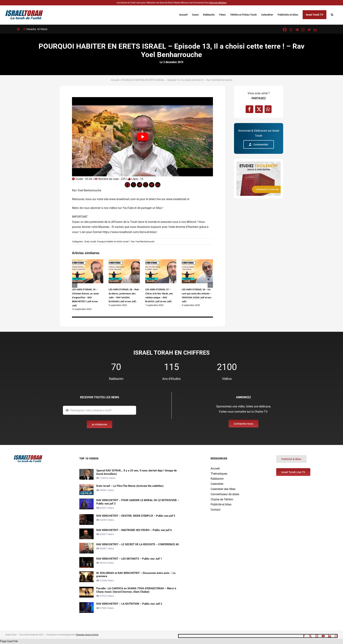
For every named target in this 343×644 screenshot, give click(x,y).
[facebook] (303, 636)
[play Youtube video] (142, 136)
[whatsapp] (336, 636)
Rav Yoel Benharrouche (143, 241)
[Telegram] (297, 29)
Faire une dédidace (218, 2)
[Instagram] (303, 29)
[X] (259, 109)
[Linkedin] (315, 29)
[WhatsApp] (268, 109)
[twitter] (310, 636)
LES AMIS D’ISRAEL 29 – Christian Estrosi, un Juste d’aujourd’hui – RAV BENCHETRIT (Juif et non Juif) (85, 297)
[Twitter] (309, 29)
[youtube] (323, 636)
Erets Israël (90, 241)
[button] (332, 14)
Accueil (115, 80)
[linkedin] (329, 636)
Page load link (9, 641)
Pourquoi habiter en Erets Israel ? (113, 241)
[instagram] (316, 636)
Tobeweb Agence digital (87, 634)
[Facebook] (284, 29)
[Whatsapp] (291, 29)
